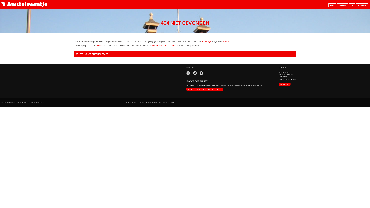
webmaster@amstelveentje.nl (164, 45)
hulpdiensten (134, 102)
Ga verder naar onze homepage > (92, 54)
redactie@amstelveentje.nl (287, 79)
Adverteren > (285, 84)
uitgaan (165, 102)
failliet (127, 102)
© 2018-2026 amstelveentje (10, 102)
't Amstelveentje (24, 4)
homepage (206, 41)
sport (159, 102)
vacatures (172, 102)
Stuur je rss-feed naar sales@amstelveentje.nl (204, 89)
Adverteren (362, 5)
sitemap (226, 41)
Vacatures (342, 5)
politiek (154, 102)
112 (352, 5)
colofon (32, 102)
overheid (148, 102)
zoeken (98, 45)
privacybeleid (24, 102)
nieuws (142, 102)
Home (332, 5)
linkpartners (40, 102)
